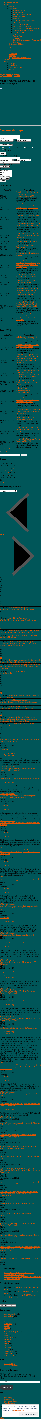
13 (8, 473)
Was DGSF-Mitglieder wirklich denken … (19, 1273)
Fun (5, 1330)
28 (1, 715)
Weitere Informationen (7, 767)
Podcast (7, 1341)
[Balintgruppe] (6, 170)
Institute (7, 60)
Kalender (7, 150)
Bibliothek (8, 1324)
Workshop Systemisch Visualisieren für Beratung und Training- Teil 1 (28, 224)
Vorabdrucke (8, 1351)
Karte (35, 148)
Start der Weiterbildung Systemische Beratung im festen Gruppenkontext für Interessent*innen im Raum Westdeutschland (20, 666)
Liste (6, 148)
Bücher (11, 7)
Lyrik (6, 1335)
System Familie (18, 36)
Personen (7, 1339)
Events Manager (10, 451)
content (6, 5)
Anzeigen (7, 1318)
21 (10, 475)
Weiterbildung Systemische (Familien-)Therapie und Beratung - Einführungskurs (18, 619)
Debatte (7, 1328)
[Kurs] (6, 174)
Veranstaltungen (9, 48)
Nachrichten (8, 1337)
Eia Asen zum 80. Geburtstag (14, 1275)
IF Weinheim (4, 749)
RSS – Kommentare (11, 1366)
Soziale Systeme (18, 32)
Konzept (12, 64)
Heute (2, 534)
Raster (28, 148)
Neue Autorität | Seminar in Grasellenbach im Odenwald (26, 275)
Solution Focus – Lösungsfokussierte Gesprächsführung (23, 390)
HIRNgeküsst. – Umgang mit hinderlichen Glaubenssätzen (26, 338)
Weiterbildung (9, 755)
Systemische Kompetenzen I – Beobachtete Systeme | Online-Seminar (27, 382)
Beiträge (12, 46)
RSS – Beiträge (9, 1364)
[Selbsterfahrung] (6, 176)
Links (6, 1334)
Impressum (12, 69)
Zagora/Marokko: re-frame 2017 (20, 58)
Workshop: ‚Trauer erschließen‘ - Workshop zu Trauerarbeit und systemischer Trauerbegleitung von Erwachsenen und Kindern (28, 291)
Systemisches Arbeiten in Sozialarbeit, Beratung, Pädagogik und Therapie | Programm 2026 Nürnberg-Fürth (28, 264)
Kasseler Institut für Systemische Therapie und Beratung (19, 778)
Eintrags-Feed (9, 1399)
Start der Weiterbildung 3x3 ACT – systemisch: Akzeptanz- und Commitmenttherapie (17, 608)
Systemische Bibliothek (17, 44)
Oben (2, 1418)
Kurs (6, 975)
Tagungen (12, 50)
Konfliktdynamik (19, 16)
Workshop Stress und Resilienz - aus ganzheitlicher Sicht (27, 346)
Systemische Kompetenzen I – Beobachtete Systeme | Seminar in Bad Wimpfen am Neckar (19, 631)
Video (6, 1349)
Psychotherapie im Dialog (22, 26)
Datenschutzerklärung (16, 67)
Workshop (7, 1034)
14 (1, 658)
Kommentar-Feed (10, 1401)
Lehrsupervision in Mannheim (26, 241)
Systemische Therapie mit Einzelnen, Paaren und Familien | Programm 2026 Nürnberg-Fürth (27, 304)
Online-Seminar (9, 753)
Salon (6, 1345)
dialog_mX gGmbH (7, 972)
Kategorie (12, 56)
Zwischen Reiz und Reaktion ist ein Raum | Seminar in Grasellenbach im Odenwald (28, 411)
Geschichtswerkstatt (11, 3)
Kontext (16, 18)
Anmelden (8, 1397)
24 (1, 693)
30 (1, 605)
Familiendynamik (19, 10)
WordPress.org (9, 1403)
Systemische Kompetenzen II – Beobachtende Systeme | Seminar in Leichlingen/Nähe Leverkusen (20, 661)
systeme (16, 34)
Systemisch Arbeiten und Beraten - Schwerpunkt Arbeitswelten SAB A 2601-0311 (28, 429)
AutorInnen (13, 65)
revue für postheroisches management (26, 30)
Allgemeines (8, 1316)
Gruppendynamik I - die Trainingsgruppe (24, 246)
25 (1, 704)
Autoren (7, 1320)
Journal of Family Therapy (22, 14)
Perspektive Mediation (21, 24)
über (5, 62)
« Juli (2, 482)
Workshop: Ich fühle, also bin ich (27, 216)
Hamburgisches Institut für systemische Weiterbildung (18, 1028)
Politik (6, 1343)
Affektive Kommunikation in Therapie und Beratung (26, 281)
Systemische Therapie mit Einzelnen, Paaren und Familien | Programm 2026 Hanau (27, 400)
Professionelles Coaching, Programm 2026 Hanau (25, 418)
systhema (16, 38)
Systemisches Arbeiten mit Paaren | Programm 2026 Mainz (28, 440)
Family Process (18, 12)
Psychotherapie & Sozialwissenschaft (26, 28)
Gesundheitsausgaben (11, 1332)
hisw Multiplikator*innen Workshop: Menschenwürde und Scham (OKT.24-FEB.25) (17, 707)
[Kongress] (6, 172)
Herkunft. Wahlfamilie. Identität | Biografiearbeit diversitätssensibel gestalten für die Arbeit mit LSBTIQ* (27, 317)
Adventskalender (10, 1314)
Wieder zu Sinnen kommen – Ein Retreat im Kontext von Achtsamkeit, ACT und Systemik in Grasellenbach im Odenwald (28, 373)
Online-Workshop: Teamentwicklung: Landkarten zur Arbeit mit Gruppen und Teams (28, 206)
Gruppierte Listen (6, 145)
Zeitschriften (13, 8)
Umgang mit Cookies (18, 1410)
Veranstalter (13, 54)
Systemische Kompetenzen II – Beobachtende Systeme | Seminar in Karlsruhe (27, 235)
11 (3, 473)
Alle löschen (5, 178)
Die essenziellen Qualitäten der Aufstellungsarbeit (17, 935)
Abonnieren (7, 1387)
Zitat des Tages (9, 1355)
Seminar (7, 809)
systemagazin (10, 75)
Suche (3, 153)
